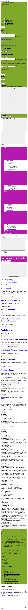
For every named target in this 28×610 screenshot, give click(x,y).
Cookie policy (7, 569)
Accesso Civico (6, 288)
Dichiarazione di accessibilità (11, 575)
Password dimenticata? (6, 39)
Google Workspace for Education (14, 339)
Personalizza (4, 383)
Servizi (5, 252)
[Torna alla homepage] (14, 118)
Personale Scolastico (12, 282)
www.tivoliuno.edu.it (6, 427)
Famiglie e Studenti (11, 280)
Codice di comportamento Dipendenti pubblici (11, 320)
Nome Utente (18, 35)
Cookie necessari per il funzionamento (10, 402)
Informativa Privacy (8, 572)
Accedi (2, 27)
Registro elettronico (8, 359)
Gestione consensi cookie (10, 579)
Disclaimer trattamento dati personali (10, 595)
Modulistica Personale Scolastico (14, 350)
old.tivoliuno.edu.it (5, 410)
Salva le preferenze (12, 528)
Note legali (6, 571)
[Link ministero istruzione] (7, 2)
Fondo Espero (6, 330)
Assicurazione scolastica (10, 300)
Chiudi (2, 75)
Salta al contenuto (5, 1)
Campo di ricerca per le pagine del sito (10, 235)
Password (17, 36)
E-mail (17, 59)
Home (5, 251)
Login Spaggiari (14, 65)
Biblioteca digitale (8, 309)
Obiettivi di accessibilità (9, 576)
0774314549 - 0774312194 (12, 541)
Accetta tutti (6, 384)
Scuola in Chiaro (7, 370)
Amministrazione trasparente (11, 581)
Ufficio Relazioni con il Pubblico (12, 574)
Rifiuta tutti (13, 383)
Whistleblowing (8, 578)
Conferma (8, 116)
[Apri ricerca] (15, 125)
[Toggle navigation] (13, 137)
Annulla (3, 116)
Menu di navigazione (14, 276)
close (2, 144)
